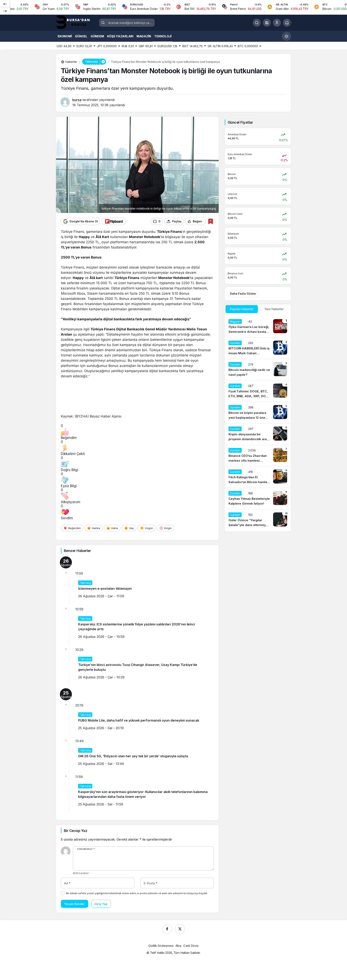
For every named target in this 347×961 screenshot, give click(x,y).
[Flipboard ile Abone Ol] (114, 221)
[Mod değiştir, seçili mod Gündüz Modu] (286, 36)
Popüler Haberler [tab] (242, 309)
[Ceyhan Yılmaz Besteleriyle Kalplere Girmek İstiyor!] (258, 498)
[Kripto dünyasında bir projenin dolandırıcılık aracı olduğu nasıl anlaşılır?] (258, 434)
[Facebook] (167, 929)
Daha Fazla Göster (243, 293)
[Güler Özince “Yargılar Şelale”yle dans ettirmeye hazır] (258, 520)
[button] (267, 23)
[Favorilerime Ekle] (210, 221)
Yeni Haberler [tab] (274, 309)
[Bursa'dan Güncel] (76, 22)
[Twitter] (180, 929)
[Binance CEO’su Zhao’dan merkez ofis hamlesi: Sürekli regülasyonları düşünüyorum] (258, 455)
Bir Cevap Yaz (75, 831)
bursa (77, 100)
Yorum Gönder (74, 904)
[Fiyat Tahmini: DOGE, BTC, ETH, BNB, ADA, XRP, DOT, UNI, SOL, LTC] (258, 391)
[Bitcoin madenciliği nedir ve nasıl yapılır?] (258, 369)
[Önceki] (5, 4)
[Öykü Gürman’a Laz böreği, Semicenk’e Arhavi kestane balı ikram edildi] (258, 326)
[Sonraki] (5, 11)
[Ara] (257, 23)
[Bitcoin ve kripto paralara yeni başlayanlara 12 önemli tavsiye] (258, 412)
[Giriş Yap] (277, 23)
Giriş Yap (101, 904)
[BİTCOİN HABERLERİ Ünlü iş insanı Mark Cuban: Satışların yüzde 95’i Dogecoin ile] (258, 348)
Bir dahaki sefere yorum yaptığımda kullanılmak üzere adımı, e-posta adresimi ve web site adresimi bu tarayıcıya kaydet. (137, 893)
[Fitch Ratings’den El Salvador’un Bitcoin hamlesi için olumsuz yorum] (258, 477)
